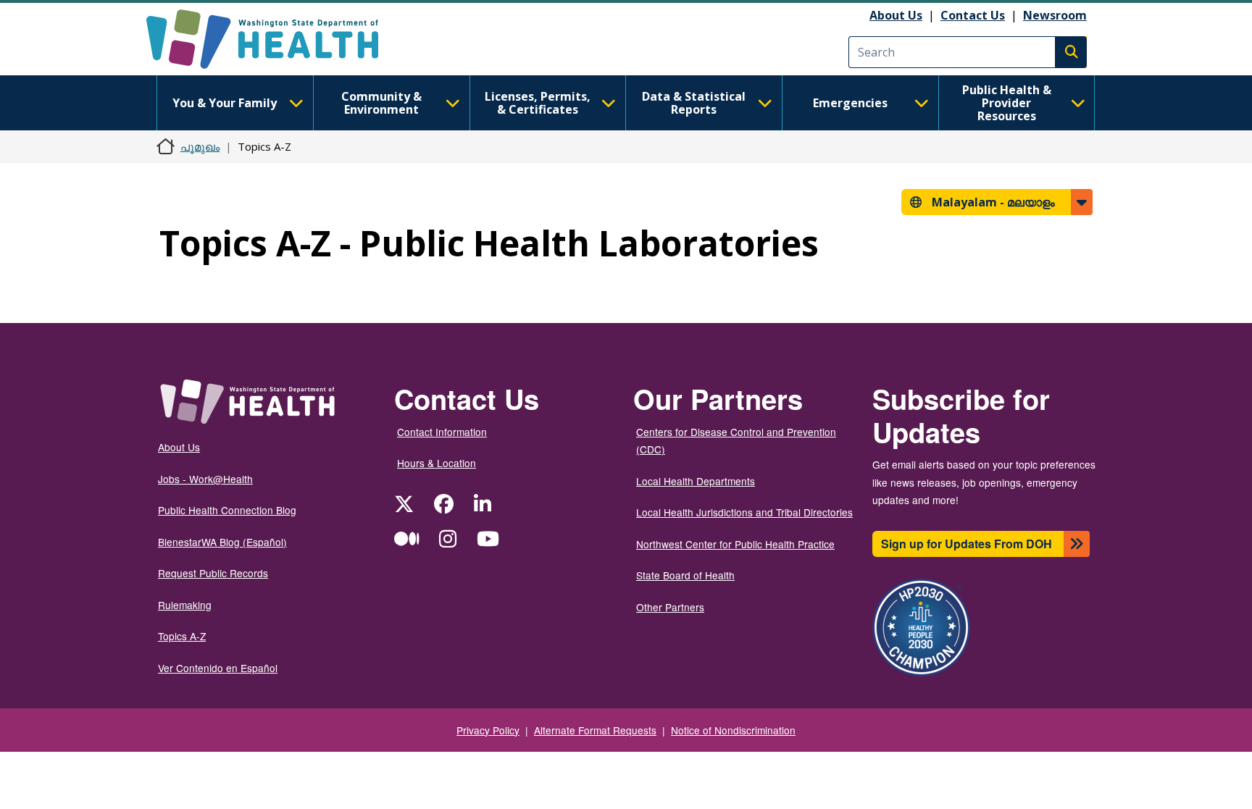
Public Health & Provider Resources (1006, 103)
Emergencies (850, 103)
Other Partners (670, 607)
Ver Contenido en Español (217, 668)
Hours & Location (436, 463)
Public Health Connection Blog (227, 510)
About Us (895, 15)
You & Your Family (224, 103)
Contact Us (972, 15)
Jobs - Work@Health (205, 478)
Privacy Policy (487, 730)
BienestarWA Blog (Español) (222, 542)
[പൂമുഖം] (275, 39)
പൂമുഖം (200, 146)
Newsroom (1055, 15)
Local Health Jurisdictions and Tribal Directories (744, 512)
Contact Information (442, 431)
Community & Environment (381, 102)
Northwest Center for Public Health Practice (735, 544)
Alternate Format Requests (595, 730)
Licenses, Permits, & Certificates (537, 102)
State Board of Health (685, 575)
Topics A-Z (182, 636)
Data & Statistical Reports (694, 102)
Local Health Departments (695, 481)
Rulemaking (185, 605)
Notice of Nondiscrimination (733, 730)
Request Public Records (213, 573)
